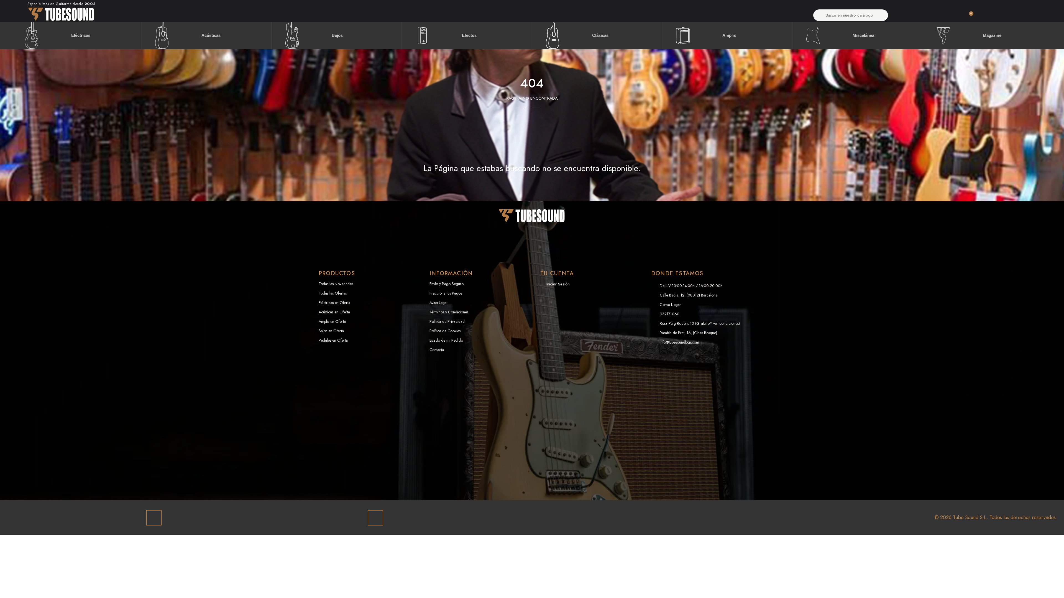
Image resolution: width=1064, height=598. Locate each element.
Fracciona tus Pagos (445, 293)
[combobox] (851, 15)
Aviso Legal (438, 302)
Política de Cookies (445, 331)
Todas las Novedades (336, 284)
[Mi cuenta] (923, 16)
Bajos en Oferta (331, 331)
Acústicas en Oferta (334, 312)
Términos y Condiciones (448, 312)
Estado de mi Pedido (446, 340)
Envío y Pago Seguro (446, 284)
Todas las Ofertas (333, 293)
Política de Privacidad (447, 321)
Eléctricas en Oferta (334, 302)
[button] (968, 17)
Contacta (436, 349)
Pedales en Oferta (333, 340)
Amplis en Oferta (332, 321)
